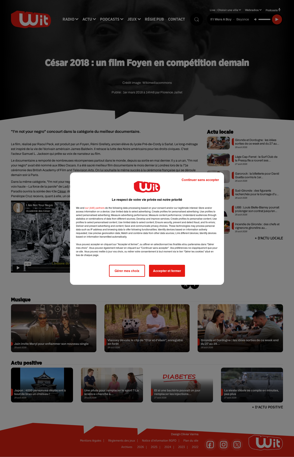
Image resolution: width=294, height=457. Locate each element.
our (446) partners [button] (95, 207)
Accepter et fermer (167, 270)
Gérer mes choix (127, 270)
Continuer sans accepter (200, 179)
